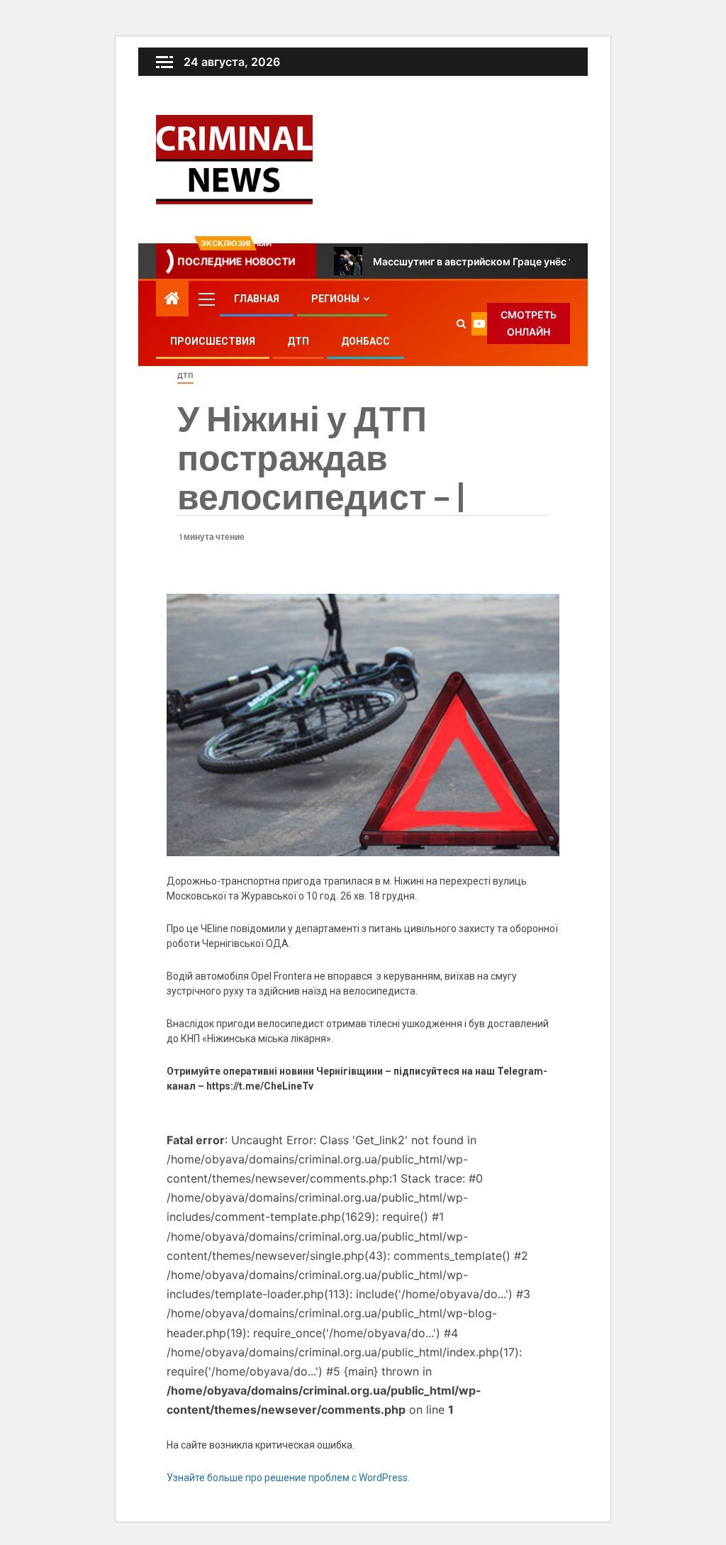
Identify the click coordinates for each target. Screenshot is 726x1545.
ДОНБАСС (365, 341)
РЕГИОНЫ (335, 298)
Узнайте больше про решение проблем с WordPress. (288, 1477)
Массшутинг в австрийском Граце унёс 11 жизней (495, 261)
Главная (256, 298)
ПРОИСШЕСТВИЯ (212, 341)
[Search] (461, 323)
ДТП (298, 341)
